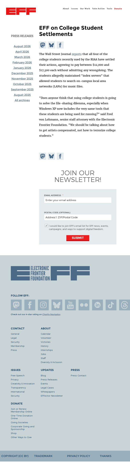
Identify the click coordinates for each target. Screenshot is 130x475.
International (18, 391)
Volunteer (46, 338)
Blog (43, 375)
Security (15, 342)
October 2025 (22, 84)
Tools (109, 8)
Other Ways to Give (21, 437)
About (66, 8)
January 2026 (22, 67)
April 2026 (22, 51)
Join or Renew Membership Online (21, 410)
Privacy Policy (78, 456)
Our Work (85, 8)
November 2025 (22, 78)
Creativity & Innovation (23, 383)
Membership (18, 346)
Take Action (98, 8)
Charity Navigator (51, 314)
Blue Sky (56, 305)
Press (14, 350)
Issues (74, 8)
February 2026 (22, 62)
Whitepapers (48, 391)
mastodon (16, 305)
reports (77, 54)
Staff (43, 358)
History (44, 346)
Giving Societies (19, 422)
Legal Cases (47, 387)
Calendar (46, 333)
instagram (43, 305)
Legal (14, 338)
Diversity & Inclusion (51, 362)
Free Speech (18, 375)
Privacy (14, 379)
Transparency (18, 387)
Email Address (52, 195)
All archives (22, 100)
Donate (118, 8)
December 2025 (22, 73)
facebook (29, 305)
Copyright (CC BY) (14, 456)
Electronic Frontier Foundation (21, 12)
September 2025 (22, 89)
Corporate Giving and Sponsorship (22, 427)
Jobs (43, 354)
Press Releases (22, 36)
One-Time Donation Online (22, 417)
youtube (70, 305)
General (15, 333)
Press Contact (78, 375)
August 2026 (22, 46)
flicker (84, 305)
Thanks (105, 456)
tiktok (111, 305)
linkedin (97, 305)
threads (124, 305)
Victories (45, 342)
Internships (47, 350)
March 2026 (22, 57)
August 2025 (22, 94)
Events (44, 383)
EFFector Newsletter (52, 395)
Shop (14, 433)
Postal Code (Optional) (57, 212)
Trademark (43, 456)
